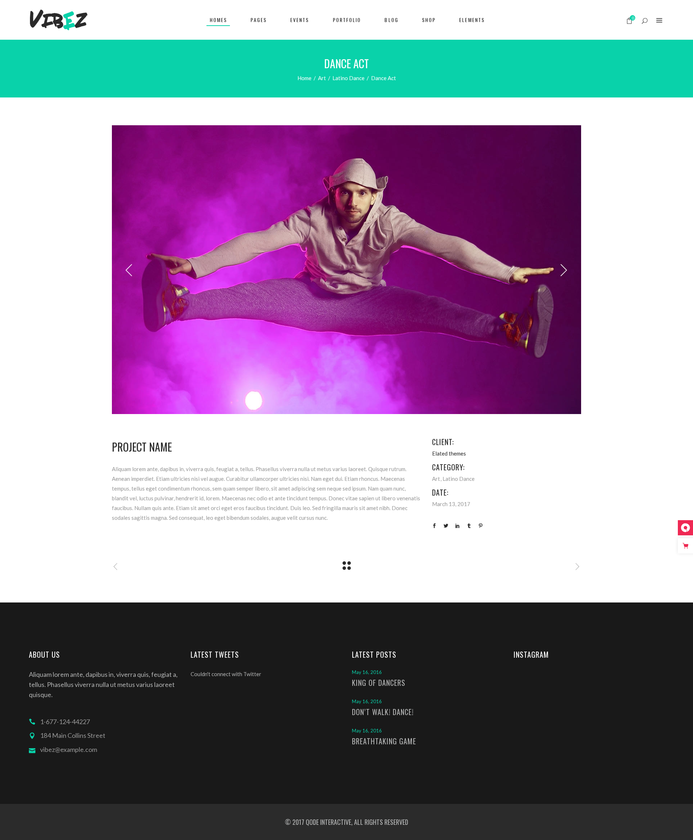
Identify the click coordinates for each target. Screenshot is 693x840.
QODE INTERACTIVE (327, 822)
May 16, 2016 (367, 672)
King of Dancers (378, 682)
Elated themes (449, 453)
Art (322, 78)
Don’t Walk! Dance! (383, 711)
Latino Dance (348, 78)
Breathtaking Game (384, 741)
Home (304, 78)
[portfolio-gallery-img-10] (346, 269)
